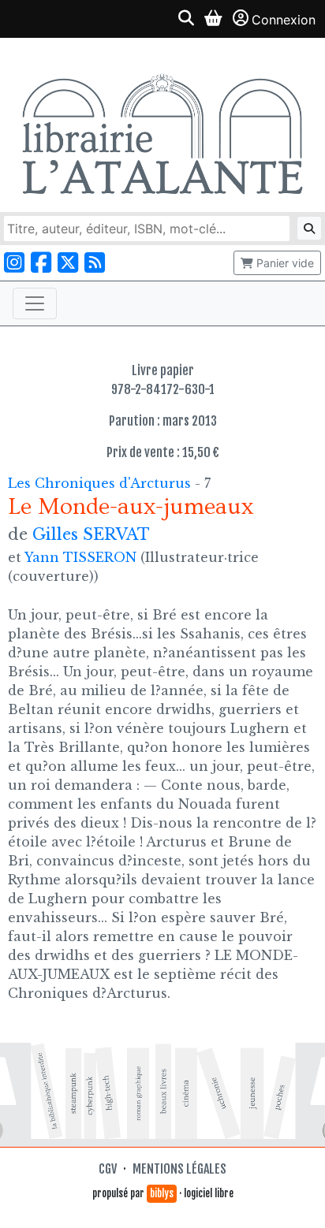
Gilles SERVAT (91, 534)
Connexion (284, 20)
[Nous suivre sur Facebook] (41, 263)
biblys (162, 1193)
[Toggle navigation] (35, 303)
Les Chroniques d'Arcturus (101, 483)
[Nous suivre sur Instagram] (14, 263)
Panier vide (283, 263)
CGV (108, 1169)
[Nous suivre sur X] (68, 263)
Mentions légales (179, 1169)
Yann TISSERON (80, 557)
